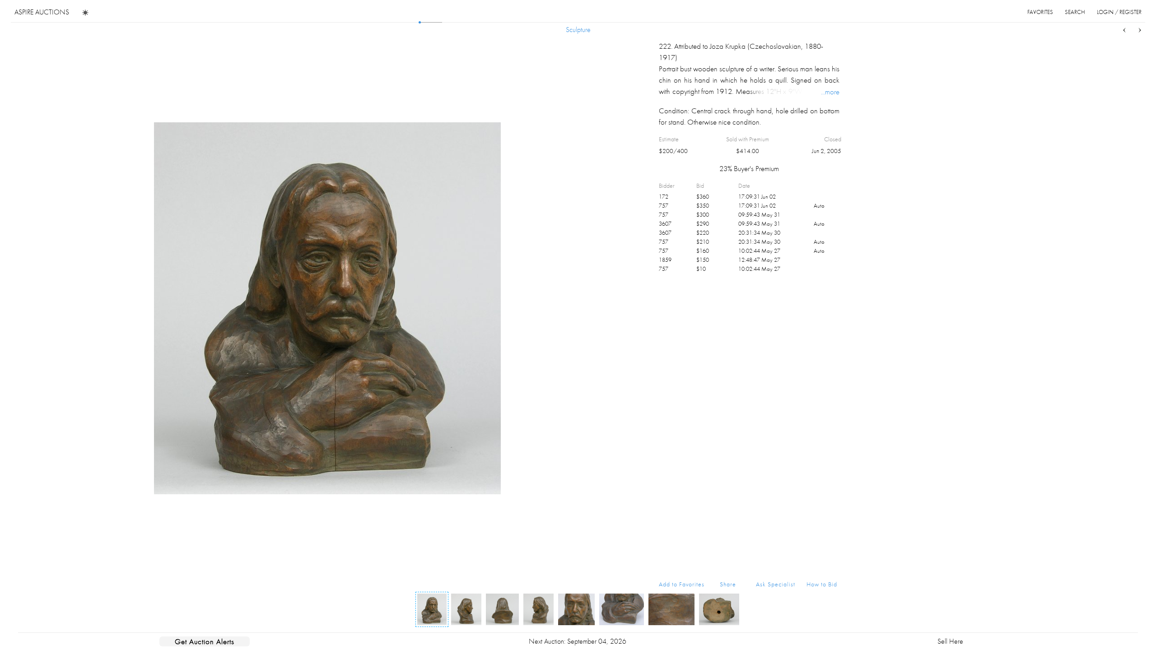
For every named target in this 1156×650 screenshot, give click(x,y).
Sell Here (950, 641)
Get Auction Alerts (204, 641)
